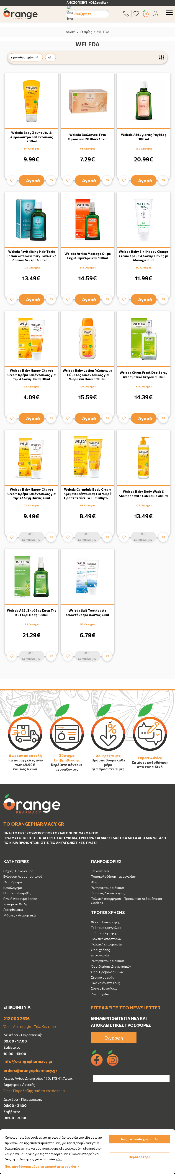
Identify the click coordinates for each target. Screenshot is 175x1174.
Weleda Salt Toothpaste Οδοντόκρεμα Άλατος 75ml (87, 612)
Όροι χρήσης (100, 950)
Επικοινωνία (100, 871)
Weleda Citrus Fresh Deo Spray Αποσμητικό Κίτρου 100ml (143, 375)
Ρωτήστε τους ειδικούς (107, 888)
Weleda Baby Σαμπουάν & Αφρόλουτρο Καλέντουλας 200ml (31, 137)
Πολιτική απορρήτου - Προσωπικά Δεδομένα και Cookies (126, 901)
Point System (101, 994)
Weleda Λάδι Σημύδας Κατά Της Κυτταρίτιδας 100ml (31, 612)
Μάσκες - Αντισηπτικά (19, 915)
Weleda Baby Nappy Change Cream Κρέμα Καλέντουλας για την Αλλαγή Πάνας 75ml (31, 493)
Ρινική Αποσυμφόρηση (20, 898)
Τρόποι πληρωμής (104, 933)
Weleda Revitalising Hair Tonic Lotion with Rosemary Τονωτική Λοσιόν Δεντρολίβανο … (31, 256)
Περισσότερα (139, 1157)
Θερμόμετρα (12, 882)
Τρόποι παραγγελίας (106, 927)
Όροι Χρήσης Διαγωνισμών (111, 966)
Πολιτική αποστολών (106, 939)
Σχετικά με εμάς (102, 977)
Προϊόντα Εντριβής (17, 893)
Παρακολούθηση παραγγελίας (113, 876)
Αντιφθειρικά (13, 909)
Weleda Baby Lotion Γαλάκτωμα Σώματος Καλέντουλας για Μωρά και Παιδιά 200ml (87, 375)
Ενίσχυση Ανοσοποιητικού (22, 876)
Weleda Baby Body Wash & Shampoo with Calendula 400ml (143, 494)
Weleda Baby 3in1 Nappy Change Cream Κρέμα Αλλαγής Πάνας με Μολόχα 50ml (144, 256)
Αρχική (70, 32)
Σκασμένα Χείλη (15, 904)
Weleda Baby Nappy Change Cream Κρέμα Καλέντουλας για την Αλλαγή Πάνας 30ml (31, 375)
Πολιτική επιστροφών (107, 944)
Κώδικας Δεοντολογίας (108, 893)
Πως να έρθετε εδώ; (105, 983)
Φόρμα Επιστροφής (105, 922)
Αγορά (33, 180)
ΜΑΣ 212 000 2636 (95, 2)
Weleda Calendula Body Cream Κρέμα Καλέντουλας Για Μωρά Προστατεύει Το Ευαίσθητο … (87, 493)
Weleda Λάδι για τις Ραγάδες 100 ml (143, 137)
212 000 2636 (16, 1018)
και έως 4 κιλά (25, 769)
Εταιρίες (86, 32)
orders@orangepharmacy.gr (30, 1070)
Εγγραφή (113, 1037)
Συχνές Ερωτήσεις (104, 988)
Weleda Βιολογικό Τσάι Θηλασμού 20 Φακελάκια (88, 137)
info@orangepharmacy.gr (28, 1061)
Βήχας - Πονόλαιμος (18, 871)
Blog (94, 882)
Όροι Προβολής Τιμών (107, 972)
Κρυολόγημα (12, 888)
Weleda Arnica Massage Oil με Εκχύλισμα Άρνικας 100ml (87, 256)
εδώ (59, 1159)
